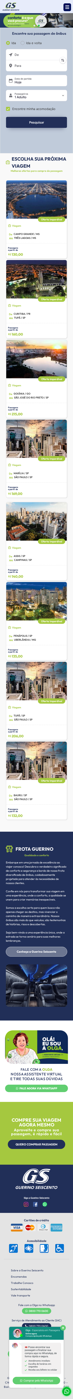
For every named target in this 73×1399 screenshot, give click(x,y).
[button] (67, 7)
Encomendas (19, 1276)
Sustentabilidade (21, 1289)
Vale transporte (20, 1295)
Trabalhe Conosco (22, 1283)
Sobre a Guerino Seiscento (27, 1270)
